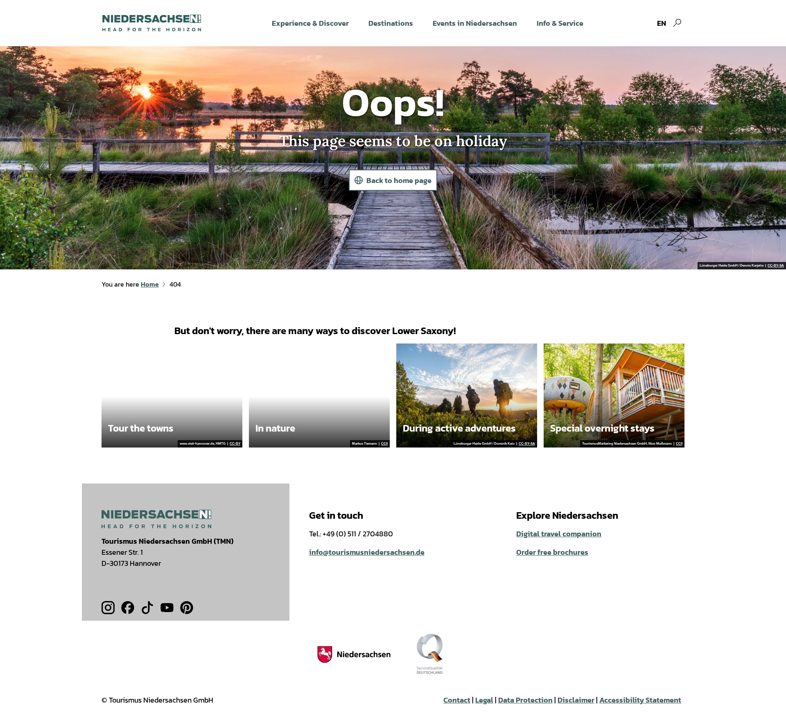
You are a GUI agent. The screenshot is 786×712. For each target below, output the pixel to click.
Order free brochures (552, 552)
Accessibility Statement (640, 699)
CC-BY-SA (776, 265)
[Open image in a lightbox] (156, 519)
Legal (484, 699)
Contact (456, 699)
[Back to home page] (152, 23)
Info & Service (560, 23)
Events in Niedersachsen (475, 23)
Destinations (390, 23)
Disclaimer (576, 699)
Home (150, 284)
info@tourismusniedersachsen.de (367, 552)
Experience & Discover (310, 23)
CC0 (384, 443)
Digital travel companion (558, 533)
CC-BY (235, 443)
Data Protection (525, 699)
